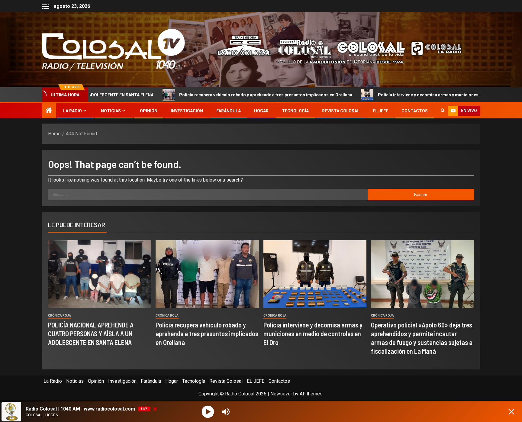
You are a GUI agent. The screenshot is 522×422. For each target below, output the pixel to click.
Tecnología (295, 110)
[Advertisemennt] (335, 49)
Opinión (148, 110)
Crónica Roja (59, 315)
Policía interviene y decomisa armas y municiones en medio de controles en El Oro (417, 94)
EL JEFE (380, 110)
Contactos (414, 110)
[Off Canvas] (45, 6)
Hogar (261, 110)
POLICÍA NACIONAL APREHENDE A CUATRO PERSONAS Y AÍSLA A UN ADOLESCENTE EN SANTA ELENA (91, 333)
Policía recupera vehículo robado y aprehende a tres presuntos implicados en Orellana (222, 94)
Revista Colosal (340, 110)
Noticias (111, 110)
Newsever (281, 394)
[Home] (49, 111)
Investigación (187, 110)
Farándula (228, 110)
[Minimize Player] (511, 411)
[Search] (442, 111)
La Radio (72, 110)
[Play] (208, 411)
